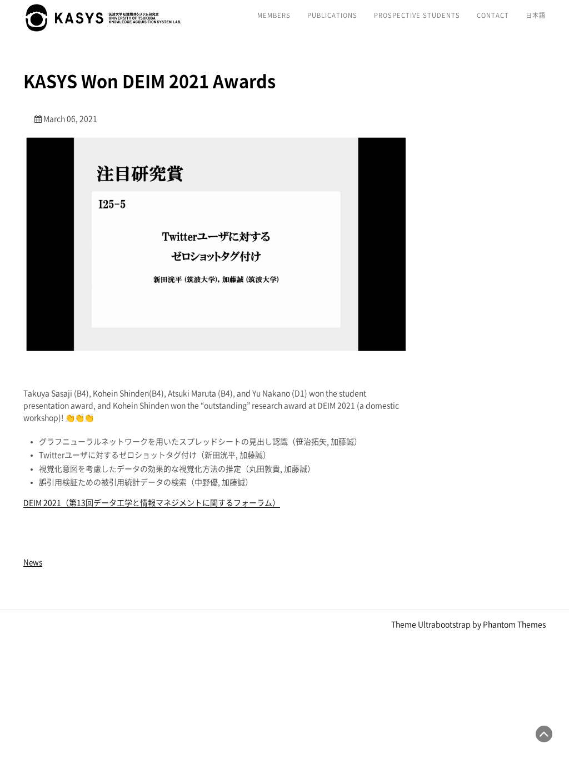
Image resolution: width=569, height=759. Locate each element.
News (32, 562)
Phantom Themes (514, 624)
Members (274, 15)
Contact (493, 15)
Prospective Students (417, 15)
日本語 (536, 15)
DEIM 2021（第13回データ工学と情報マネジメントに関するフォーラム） (151, 503)
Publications (332, 15)
